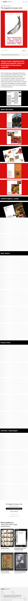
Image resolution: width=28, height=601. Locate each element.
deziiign (2, 591)
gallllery (12, 591)
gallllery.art (13, 592)
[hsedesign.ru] (7, 1)
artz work (2, 592)
